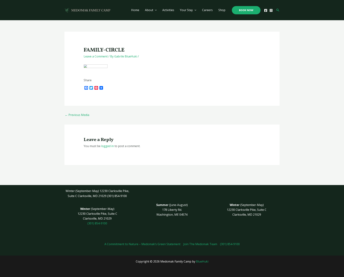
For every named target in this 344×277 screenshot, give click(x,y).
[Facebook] (265, 10)
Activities (168, 10)
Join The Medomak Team (200, 244)
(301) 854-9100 (97, 223)
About (149, 10)
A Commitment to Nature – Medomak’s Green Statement (142, 244)
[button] (246, 10)
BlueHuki (202, 261)
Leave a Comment (96, 56)
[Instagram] (271, 10)
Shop (221, 10)
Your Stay (186, 10)
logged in (107, 146)
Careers (207, 10)
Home (135, 10)
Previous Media (77, 115)
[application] (155, 10)
